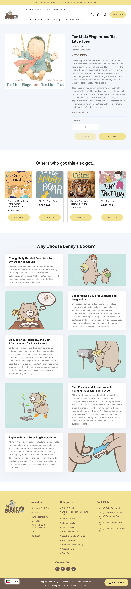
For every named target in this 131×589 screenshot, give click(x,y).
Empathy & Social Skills (72, 531)
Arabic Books (68, 549)
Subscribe (118, 14)
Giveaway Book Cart (40, 508)
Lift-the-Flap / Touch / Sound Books (75, 513)
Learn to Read (68, 527)
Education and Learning (72, 544)
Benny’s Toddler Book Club (110, 512)
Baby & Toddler (69, 508)
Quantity (76, 120)
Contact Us (36, 536)
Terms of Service (84, 582)
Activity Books (68, 540)
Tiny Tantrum (107, 201)
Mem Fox (79, 46)
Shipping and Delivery (49, 582)
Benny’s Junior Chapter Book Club (111, 529)
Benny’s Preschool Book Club (109, 517)
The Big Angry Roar (48, 201)
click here (86, 424)
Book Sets (66, 553)
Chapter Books (68, 523)
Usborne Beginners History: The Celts (79, 202)
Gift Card (35, 512)
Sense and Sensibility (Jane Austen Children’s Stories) (18, 204)
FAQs (33, 531)
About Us (35, 521)
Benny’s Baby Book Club (109, 508)
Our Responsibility (39, 517)
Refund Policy (67, 582)
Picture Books (68, 518)
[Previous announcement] (7, 2)
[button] (34, 9)
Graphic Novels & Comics (73, 536)
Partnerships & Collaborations (38, 526)
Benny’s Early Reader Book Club (110, 523)
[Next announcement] (124, 2)
